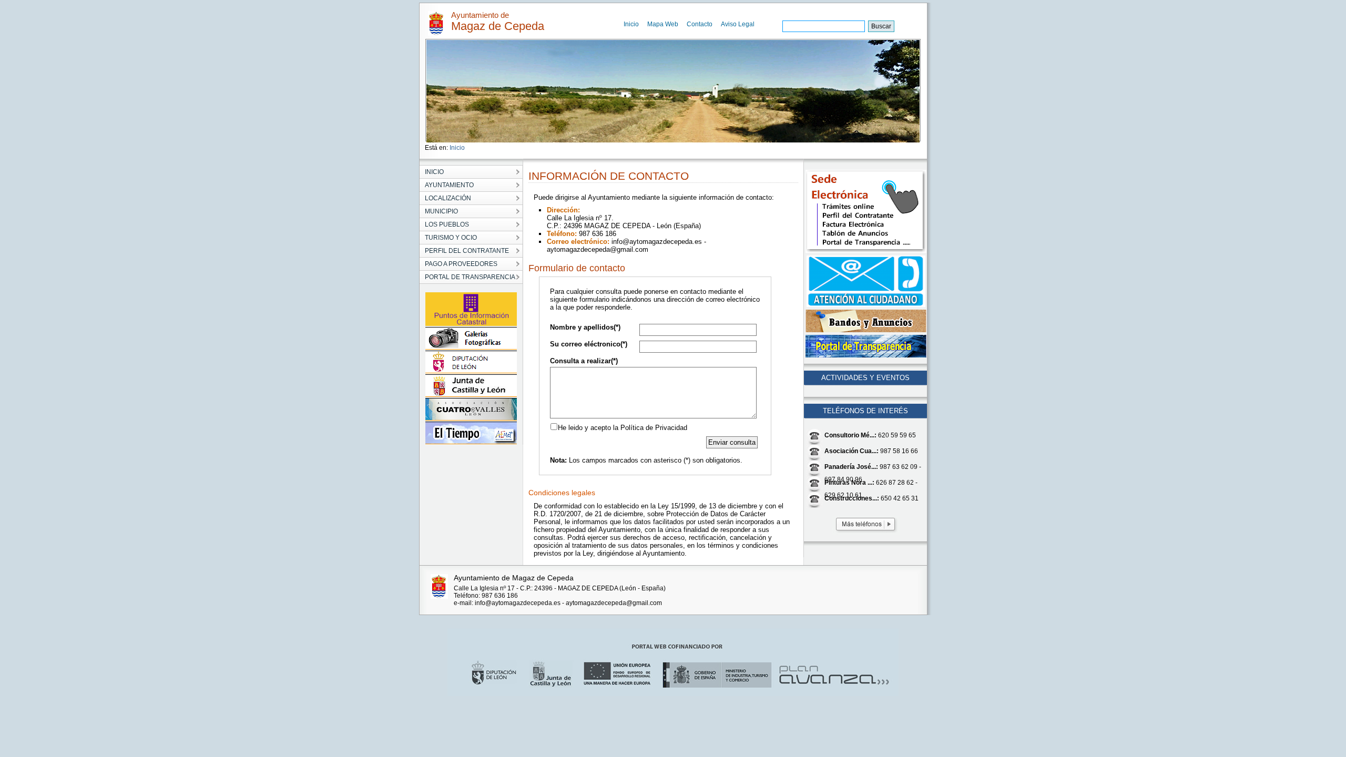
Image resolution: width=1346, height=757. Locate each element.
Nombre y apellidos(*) (585, 327)
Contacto (699, 24)
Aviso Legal (737, 24)
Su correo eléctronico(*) (588, 344)
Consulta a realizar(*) (584, 361)
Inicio (631, 24)
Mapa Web (662, 24)
